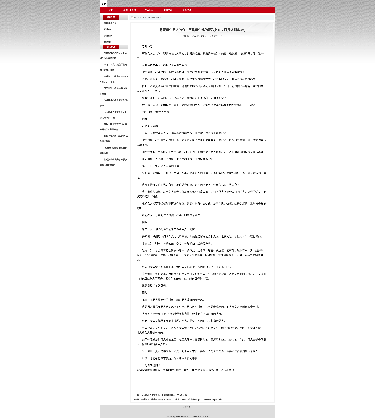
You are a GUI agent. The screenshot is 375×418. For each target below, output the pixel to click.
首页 (111, 10)
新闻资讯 (168, 10)
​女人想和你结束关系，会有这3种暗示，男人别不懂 (164, 395)
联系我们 (187, 10)
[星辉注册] (103, 3)
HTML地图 (204, 417)
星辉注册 (146, 18)
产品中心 (149, 10)
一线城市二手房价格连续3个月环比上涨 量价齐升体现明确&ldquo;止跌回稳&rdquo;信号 (181, 399)
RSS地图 (196, 417)
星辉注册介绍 (129, 10)
